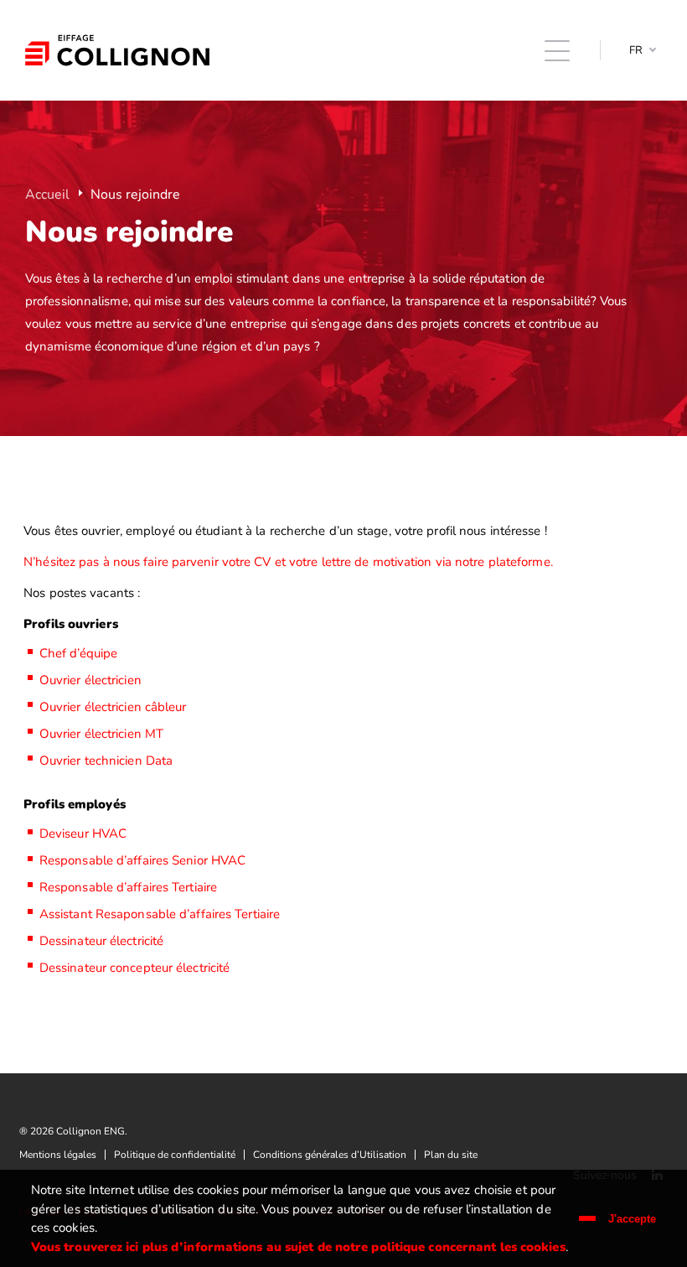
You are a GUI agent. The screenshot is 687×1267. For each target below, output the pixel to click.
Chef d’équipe (78, 653)
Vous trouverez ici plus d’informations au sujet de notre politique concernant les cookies (298, 1246)
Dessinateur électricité (101, 940)
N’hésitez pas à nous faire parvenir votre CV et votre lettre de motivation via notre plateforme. (288, 561)
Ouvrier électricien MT (101, 733)
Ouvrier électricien (90, 680)
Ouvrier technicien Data (106, 760)
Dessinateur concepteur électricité (134, 967)
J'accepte (632, 1218)
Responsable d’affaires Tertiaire (128, 887)
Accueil (47, 194)
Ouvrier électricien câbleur (113, 706)
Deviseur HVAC (83, 833)
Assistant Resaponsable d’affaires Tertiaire (159, 914)
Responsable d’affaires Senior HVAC (142, 860)
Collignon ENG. (117, 50)
